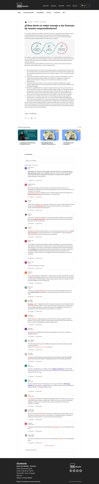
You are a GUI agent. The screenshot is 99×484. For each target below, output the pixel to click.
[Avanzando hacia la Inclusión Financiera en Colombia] (49, 135)
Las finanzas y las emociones (68, 143)
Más (64, 12)
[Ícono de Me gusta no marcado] (29, 180)
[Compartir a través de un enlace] (35, 118)
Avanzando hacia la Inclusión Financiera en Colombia (48, 143)
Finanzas (48, 12)
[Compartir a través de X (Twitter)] (28, 118)
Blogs (19, 12)
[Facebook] (77, 470)
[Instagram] (70, 470)
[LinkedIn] (74, 470)
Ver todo (79, 127)
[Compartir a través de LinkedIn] (31, 118)
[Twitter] (80, 470)
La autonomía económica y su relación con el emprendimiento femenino (27, 143)
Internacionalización (28, 12)
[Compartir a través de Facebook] (25, 118)
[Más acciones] (73, 22)
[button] (46, 5)
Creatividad (57, 12)
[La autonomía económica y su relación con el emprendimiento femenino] (27, 135)
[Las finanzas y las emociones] (71, 135)
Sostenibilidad (40, 12)
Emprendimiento (33, 113)
